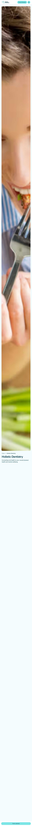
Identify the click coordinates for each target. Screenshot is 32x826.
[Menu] (29, 2)
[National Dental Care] (6, 2)
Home (3, 453)
